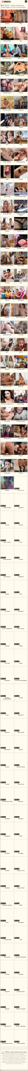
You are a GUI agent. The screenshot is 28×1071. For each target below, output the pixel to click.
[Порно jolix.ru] (6, 2)
